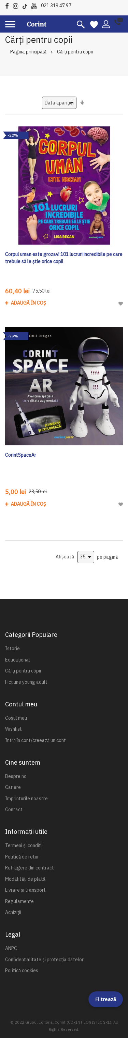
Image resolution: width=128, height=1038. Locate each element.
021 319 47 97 (56, 5)
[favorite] (94, 24)
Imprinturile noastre (26, 798)
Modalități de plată (25, 879)
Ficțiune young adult (26, 682)
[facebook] (8, 5)
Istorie (12, 648)
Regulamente (19, 901)
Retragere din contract (29, 868)
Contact (14, 809)
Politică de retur (22, 857)
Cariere (13, 787)
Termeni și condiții (24, 845)
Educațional (17, 660)
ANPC (11, 948)
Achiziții (13, 912)
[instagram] (17, 5)
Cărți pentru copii (23, 671)
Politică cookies (21, 970)
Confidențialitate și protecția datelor (44, 959)
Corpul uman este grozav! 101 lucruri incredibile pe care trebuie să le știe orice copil (64, 257)
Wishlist (13, 729)
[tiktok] (26, 5)
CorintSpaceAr (20, 455)
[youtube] (35, 5)
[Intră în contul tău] (106, 24)
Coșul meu (16, 718)
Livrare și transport (25, 890)
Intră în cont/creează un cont (35, 740)
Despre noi (16, 776)
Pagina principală (28, 52)
